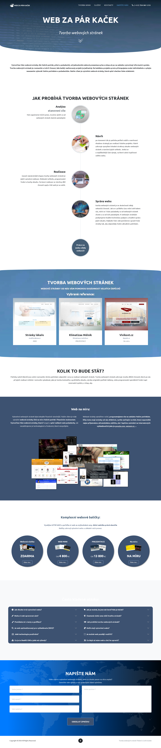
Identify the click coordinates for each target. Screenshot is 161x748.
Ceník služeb (147, 741)
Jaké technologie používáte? (26, 634)
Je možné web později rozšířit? (99, 634)
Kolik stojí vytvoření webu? (98, 628)
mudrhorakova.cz (35, 338)
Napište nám (122, 5)
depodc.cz (126, 338)
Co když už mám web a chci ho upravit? (103, 640)
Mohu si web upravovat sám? (26, 616)
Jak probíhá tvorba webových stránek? (103, 622)
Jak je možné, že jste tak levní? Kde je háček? (104, 609)
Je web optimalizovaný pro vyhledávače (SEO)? (34, 628)
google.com (120, 426)
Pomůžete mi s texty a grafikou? (28, 622)
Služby (97, 5)
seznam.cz (130, 426)
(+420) (142, 5)
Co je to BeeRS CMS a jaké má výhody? (30, 640)
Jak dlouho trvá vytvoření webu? (28, 609)
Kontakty (108, 5)
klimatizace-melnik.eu (80, 338)
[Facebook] (80, 740)
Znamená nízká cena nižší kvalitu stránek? (104, 616)
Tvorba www (84, 5)
